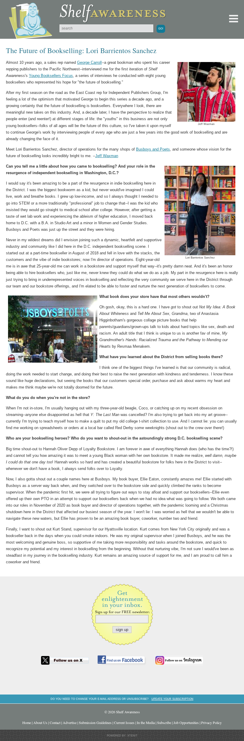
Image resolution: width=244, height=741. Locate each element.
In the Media (146, 722)
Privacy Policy (211, 722)
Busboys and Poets (153, 149)
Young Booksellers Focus (51, 75)
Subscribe (164, 722)
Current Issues (124, 722)
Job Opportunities (186, 722)
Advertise (69, 722)
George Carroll (89, 62)
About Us (40, 722)
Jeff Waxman (106, 156)
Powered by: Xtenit (122, 735)
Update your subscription (172, 698)
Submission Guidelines (95, 722)
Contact (55, 722)
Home (26, 722)
